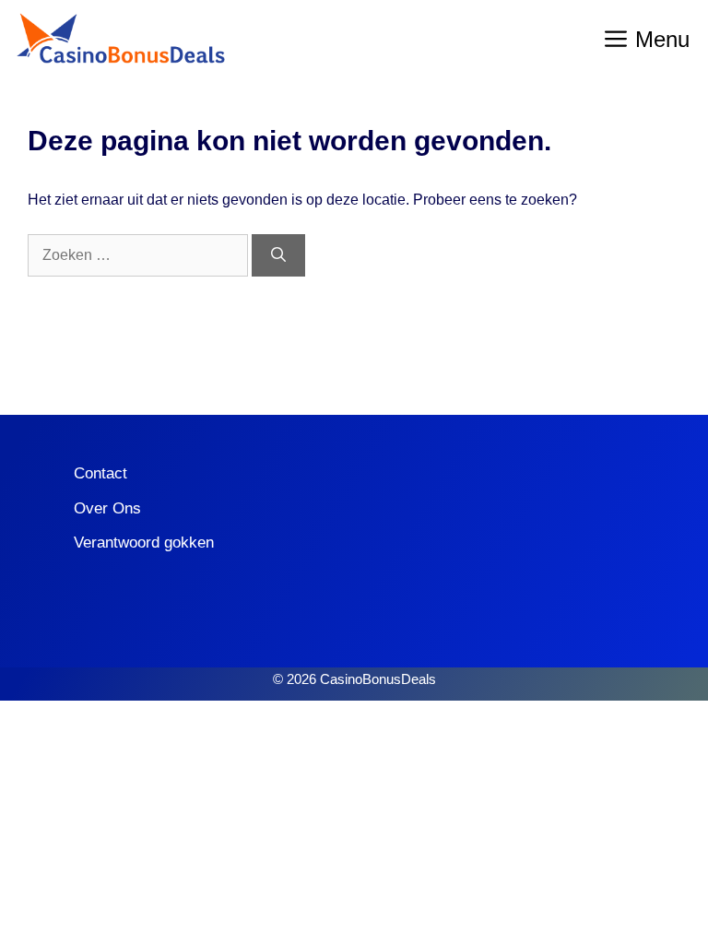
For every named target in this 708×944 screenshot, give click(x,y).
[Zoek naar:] (140, 255)
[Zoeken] (278, 255)
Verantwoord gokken (144, 542)
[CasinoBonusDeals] (119, 39)
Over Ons (107, 508)
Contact (100, 473)
